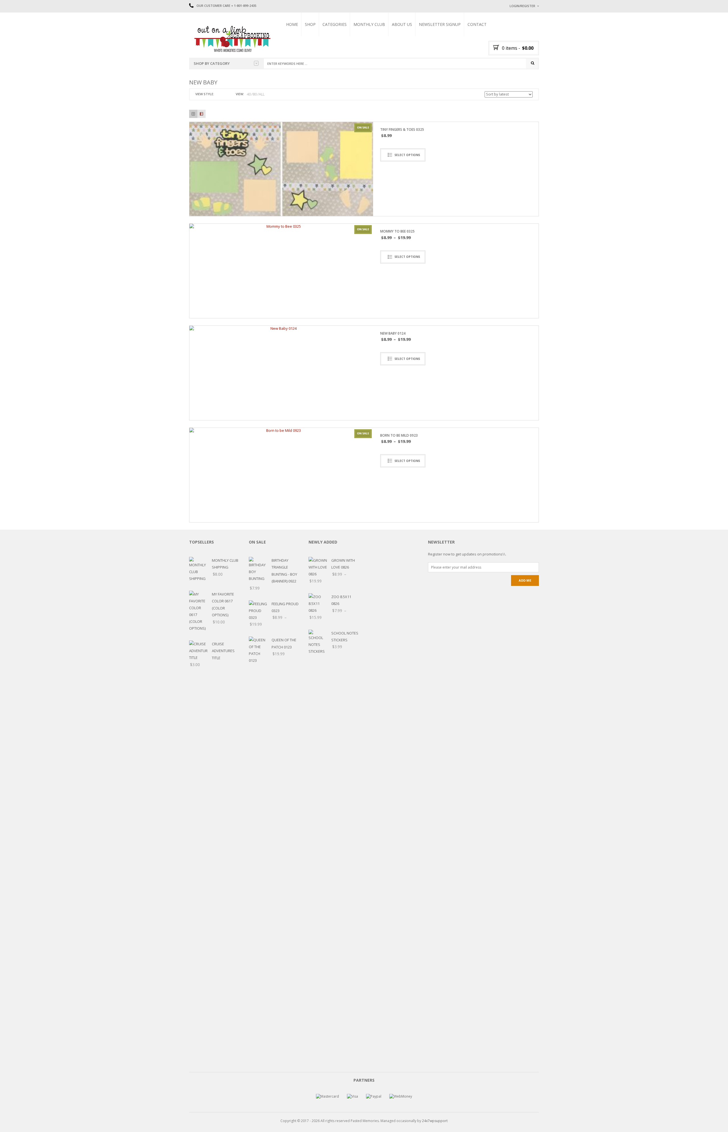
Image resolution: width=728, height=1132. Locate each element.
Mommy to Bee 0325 (397, 231)
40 (249, 94)
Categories (334, 24)
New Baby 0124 (393, 333)
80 (255, 94)
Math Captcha (520, 76)
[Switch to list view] (225, 94)
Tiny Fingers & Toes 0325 (402, 129)
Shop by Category (212, 63)
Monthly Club (369, 24)
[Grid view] (193, 114)
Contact (477, 24)
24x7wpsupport (435, 1120)
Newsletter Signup (440, 24)
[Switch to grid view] (219, 94)
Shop (310, 24)
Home (292, 24)
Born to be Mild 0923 (399, 435)
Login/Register (522, 6)
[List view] (201, 114)
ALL (261, 94)
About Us (402, 24)
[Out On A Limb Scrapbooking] (231, 38)
